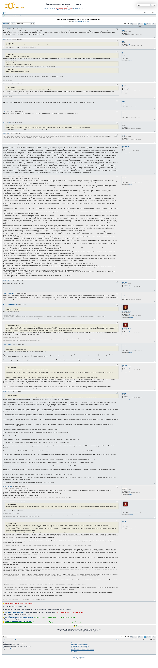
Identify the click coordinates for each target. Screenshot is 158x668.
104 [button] (139, 23)
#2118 (4, 486)
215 (129, 44)
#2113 (4, 304)
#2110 (4, 176)
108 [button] (150, 23)
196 (129, 285)
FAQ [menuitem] (5, 12)
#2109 (4, 144)
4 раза (130, 184)
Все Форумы (16, 639)
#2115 (4, 344)
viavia (123, 41)
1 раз (130, 152)
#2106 (4, 111)
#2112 (4, 293)
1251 (129, 314)
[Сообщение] (7, 28)
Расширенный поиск (154, 5)
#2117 (4, 391)
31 (128, 55)
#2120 (4, 520)
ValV (123, 124)
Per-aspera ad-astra (126, 311)
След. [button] (155, 24)
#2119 (4, 501)
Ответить (5, 23)
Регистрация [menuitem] (148, 12)
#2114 (4, 321)
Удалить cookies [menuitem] (138, 639)
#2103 (4, 51)
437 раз (131, 317)
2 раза (130, 60)
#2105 (4, 100)
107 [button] (147, 23)
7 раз (130, 288)
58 (128, 33)
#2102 (4, 39)
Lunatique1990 (125, 146)
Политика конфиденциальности (80, 646)
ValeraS (124, 177)
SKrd (123, 30)
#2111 (4, 280)
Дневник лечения (78, 8)
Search (124, 52)
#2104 (4, 83)
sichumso (124, 282)
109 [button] (153, 23)
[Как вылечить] (14, 5)
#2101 (4, 28)
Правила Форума (76, 643)
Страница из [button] (131, 24)
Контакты (74, 651)
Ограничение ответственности (79, 644)
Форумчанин (125, 294)
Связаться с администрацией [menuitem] (125, 639)
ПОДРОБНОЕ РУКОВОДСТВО (14, 612)
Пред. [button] (134, 24)
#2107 (4, 122)
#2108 (4, 133)
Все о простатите (49, 8)
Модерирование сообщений (79, 648)
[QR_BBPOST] (6, 45)
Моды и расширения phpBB (79, 657)
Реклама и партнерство (9, 648)
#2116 (4, 363)
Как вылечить (7, 639)
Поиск (152, 5)
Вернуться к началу (154, 37)
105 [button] (142, 23)
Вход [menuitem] (154, 12)
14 (128, 180)
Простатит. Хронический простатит (81, 21)
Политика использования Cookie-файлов (82, 649)
